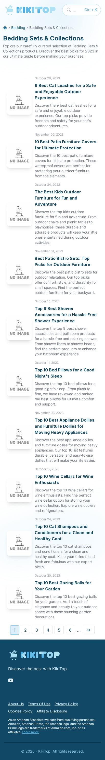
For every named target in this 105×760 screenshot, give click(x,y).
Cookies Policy (20, 711)
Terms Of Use (39, 704)
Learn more (30, 732)
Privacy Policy (66, 704)
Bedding (18, 27)
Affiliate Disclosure (51, 711)
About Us (16, 704)
